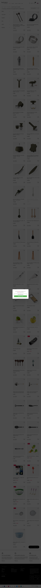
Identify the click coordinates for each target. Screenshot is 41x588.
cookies (19, 291)
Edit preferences (20, 294)
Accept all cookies (20, 296)
